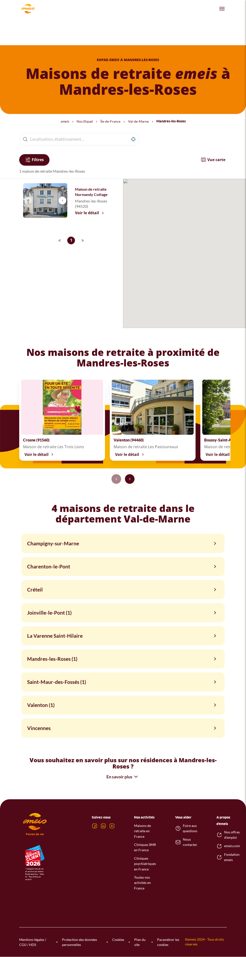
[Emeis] (28, 8)
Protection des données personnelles (79, 942)
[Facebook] (95, 826)
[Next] (130, 479)
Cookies (118, 940)
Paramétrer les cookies (168, 942)
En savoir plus (119, 776)
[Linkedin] (103, 826)
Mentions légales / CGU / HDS (32, 942)
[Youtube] (112, 826)
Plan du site (140, 942)
